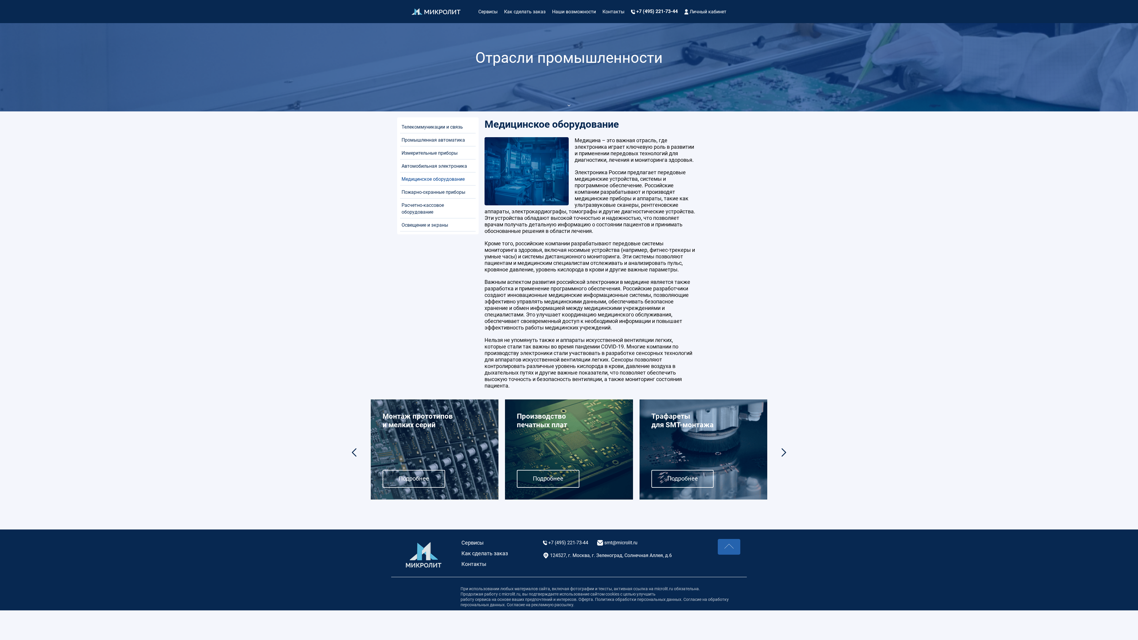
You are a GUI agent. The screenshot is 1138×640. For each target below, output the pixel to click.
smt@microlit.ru (620, 542)
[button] (783, 452)
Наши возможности (574, 12)
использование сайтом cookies (589, 594)
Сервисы (488, 12)
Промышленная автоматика (433, 140)
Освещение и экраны (425, 225)
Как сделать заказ (525, 12)
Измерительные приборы (430, 153)
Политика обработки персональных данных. (639, 599)
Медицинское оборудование (433, 179)
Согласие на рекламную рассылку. (540, 604)
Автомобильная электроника (434, 166)
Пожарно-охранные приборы (433, 192)
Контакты (613, 12)
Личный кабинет (707, 12)
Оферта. (586, 599)
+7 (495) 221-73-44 (656, 11)
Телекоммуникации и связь (432, 127)
